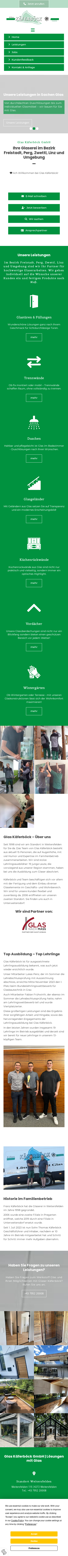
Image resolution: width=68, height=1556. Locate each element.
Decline (34, 1541)
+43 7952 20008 (37, 1490)
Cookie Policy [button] (17, 1520)
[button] (34, 4)
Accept (34, 1534)
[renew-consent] (4, 1552)
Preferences (34, 1548)
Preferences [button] (30, 1524)
